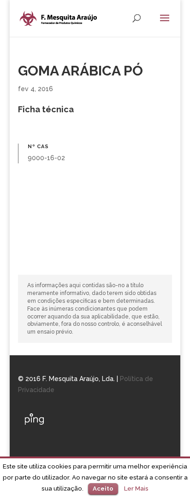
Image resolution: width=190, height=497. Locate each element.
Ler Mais (136, 488)
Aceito (103, 488)
